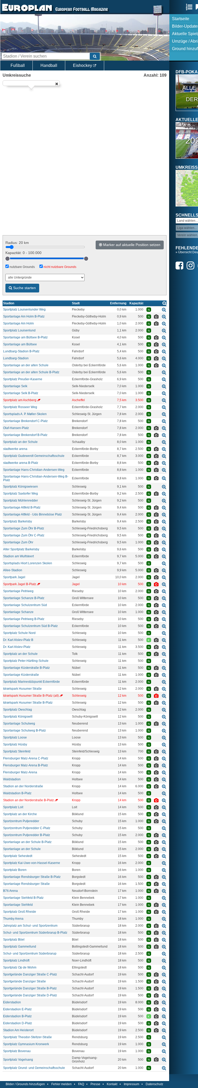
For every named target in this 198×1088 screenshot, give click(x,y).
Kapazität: (23, 253)
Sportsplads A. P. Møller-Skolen (25, 414)
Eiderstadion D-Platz (17, 1023)
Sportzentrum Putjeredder (21, 821)
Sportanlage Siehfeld (18, 905)
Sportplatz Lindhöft (16, 960)
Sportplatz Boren (15, 870)
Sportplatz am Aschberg (19, 400)
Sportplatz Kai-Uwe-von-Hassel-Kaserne (31, 863)
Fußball (18, 65)
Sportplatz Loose (15, 737)
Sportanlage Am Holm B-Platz (24, 316)
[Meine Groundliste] (190, 7)
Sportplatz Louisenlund (19, 330)
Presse (95, 1084)
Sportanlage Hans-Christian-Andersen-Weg (33, 470)
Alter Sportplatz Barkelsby (21, 549)
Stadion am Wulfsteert (18, 556)
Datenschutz (154, 1084)
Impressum (131, 1084)
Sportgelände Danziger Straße (24, 981)
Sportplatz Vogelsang (18, 1059)
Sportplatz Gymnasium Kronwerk (26, 1044)
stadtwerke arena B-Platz (20, 463)
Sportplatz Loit (13, 807)
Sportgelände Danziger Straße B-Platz (30, 988)
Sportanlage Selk (15, 386)
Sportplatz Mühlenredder (20, 500)
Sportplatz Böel (13, 939)
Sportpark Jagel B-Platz (19, 584)
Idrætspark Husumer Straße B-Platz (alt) (31, 695)
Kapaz (136, 303)
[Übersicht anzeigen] (164, 303)
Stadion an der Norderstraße (23, 786)
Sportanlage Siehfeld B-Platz (23, 898)
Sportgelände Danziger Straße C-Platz (30, 974)
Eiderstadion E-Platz (17, 1009)
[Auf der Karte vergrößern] (164, 309)
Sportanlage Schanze (18, 612)
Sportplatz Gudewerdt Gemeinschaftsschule (33, 456)
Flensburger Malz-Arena (20, 772)
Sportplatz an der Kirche (20, 814)
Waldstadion (12, 779)
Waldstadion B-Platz (17, 793)
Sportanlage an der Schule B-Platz (27, 842)
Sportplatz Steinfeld (16, 751)
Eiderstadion (12, 1002)
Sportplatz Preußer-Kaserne (22, 379)
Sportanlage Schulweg (19, 723)
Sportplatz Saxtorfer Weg (20, 493)
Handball (48, 65)
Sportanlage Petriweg (18, 591)
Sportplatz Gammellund (19, 946)
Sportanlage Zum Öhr (18, 542)
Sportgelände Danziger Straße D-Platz (30, 995)
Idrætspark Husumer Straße (22, 688)
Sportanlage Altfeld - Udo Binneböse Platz (32, 514)
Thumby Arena (13, 918)
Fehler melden (61, 1084)
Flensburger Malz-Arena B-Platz (25, 765)
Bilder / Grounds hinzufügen (25, 1084)
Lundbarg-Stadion (16, 358)
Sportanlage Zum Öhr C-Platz (23, 535)
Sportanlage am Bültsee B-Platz (25, 337)
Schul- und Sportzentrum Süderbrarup (29, 953)
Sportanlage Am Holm (18, 323)
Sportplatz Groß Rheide (19, 912)
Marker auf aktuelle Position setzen (131, 245)
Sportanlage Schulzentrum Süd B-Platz (30, 626)
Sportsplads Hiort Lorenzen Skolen (27, 563)
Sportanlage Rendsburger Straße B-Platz (32, 877)
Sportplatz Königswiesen (20, 486)
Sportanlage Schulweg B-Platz (24, 730)
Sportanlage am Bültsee (20, 344)
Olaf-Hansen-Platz (16, 428)
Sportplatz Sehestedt (17, 856)
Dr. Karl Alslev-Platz (16, 647)
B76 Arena (10, 891)
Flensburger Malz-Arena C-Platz (25, 758)
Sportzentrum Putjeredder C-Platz (26, 828)
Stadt (76, 303)
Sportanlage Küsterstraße (21, 675)
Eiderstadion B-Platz (17, 1016)
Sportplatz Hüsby (15, 744)
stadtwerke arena (15, 449)
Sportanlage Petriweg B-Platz (23, 619)
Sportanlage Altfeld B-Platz (21, 507)
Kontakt (112, 1084)
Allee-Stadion (12, 570)
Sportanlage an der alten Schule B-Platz (31, 372)
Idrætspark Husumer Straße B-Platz (28, 702)
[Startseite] (27, 12)
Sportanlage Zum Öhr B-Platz (23, 528)
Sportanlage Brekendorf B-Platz (25, 435)
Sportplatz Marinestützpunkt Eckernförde (31, 682)
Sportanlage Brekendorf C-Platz (25, 421)
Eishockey (83, 65)
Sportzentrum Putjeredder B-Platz (26, 835)
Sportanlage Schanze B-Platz (23, 598)
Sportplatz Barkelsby (17, 521)
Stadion (8, 303)
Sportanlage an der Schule (22, 849)
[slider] (7, 258)
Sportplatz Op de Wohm (19, 967)
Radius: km (17, 243)
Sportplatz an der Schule (20, 442)
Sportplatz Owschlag (17, 709)
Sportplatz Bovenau (17, 1051)
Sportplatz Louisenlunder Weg (24, 309)
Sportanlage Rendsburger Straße (26, 884)
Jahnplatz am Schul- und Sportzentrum (30, 925)
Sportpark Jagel (14, 577)
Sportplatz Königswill (17, 716)
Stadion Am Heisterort (18, 1030)
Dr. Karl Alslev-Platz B (18, 640)
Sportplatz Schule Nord (19, 633)
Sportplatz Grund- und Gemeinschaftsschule (34, 1068)
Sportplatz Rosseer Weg (20, 407)
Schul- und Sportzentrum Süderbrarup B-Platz (35, 932)
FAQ (81, 1084)
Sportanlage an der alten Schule (25, 365)
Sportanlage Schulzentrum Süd (25, 605)
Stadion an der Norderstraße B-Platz (28, 800)
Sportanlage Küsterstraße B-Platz (26, 668)
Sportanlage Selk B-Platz (20, 393)
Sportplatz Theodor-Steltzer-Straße (27, 1037)
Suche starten (24, 288)
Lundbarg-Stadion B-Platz (21, 351)
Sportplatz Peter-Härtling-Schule (25, 661)
